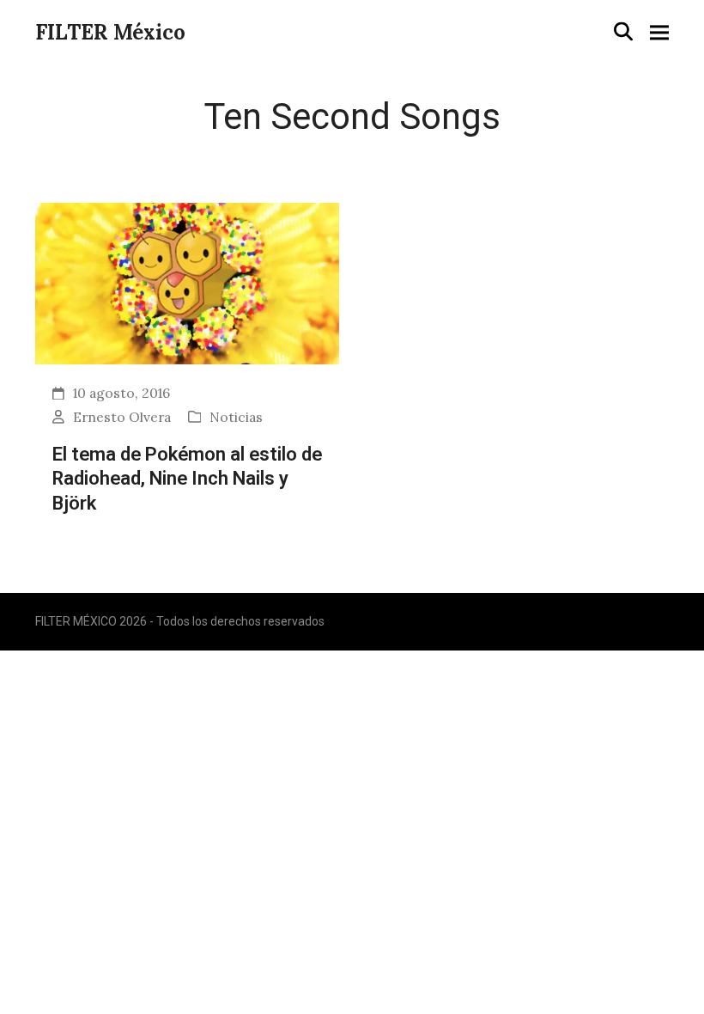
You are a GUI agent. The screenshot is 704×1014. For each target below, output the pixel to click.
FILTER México (110, 32)
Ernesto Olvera (122, 416)
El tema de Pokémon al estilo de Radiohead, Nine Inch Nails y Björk (187, 478)
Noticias (236, 416)
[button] (623, 31)
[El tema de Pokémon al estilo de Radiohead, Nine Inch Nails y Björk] (187, 281)
